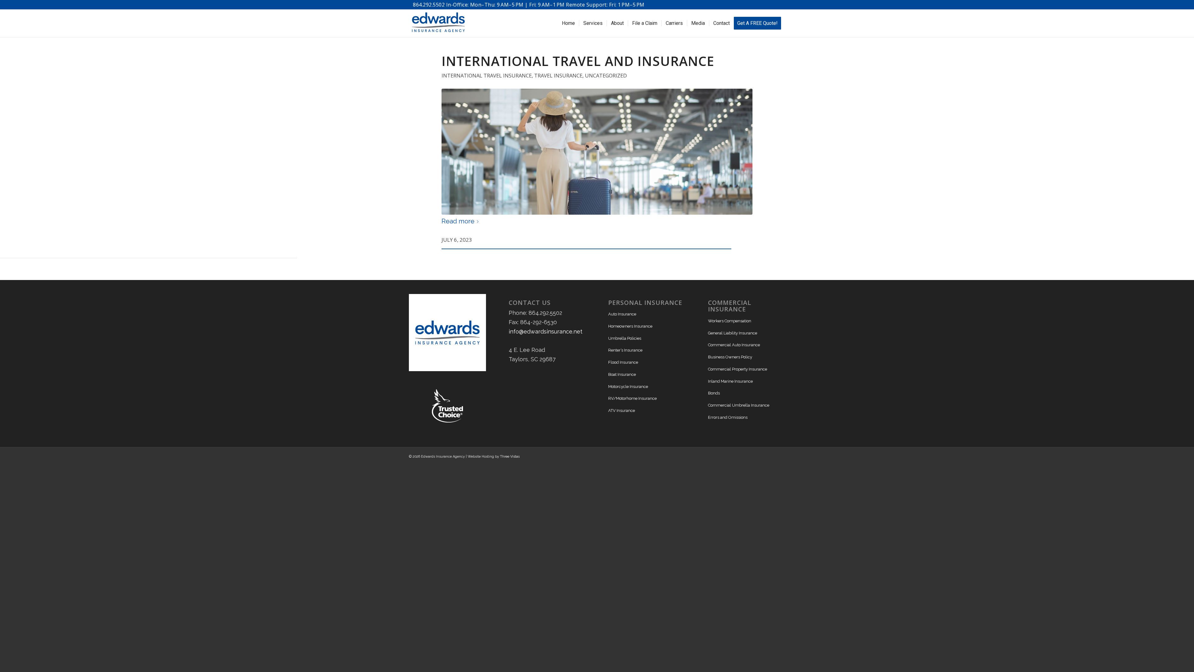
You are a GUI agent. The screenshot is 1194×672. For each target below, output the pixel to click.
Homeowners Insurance (630, 326)
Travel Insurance (558, 75)
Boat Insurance (622, 374)
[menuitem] (568, 23)
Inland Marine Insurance (730, 381)
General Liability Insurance (732, 333)
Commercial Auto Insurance (734, 345)
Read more (458, 221)
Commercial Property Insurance (737, 369)
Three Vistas (510, 457)
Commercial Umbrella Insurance (738, 405)
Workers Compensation (729, 321)
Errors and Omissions (727, 417)
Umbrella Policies (624, 338)
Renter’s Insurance (625, 350)
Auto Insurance (622, 314)
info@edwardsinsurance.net (545, 331)
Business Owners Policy (730, 357)
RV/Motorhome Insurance (632, 398)
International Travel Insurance (487, 75)
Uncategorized (606, 75)
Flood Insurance (623, 362)
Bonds (714, 393)
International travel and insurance (578, 61)
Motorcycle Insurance (628, 386)
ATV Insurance (621, 410)
